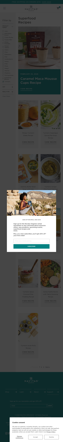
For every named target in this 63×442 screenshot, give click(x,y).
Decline (51, 437)
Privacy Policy (51, 432)
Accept (35, 437)
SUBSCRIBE (31, 246)
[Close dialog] (54, 192)
